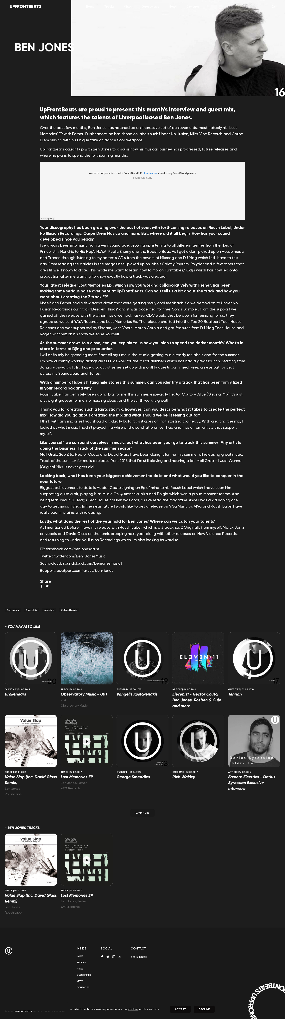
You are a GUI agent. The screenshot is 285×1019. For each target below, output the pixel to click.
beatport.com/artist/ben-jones (85, 571)
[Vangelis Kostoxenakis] (142, 658)
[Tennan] (254, 658)
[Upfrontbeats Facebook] (102, 956)
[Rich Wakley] (198, 741)
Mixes (128, 6)
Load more (142, 813)
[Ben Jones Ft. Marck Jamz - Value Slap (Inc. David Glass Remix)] (31, 741)
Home (90, 6)
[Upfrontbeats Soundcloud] (119, 958)
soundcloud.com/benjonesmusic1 (92, 564)
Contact (193, 6)
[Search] (273, 7)
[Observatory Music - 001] (87, 658)
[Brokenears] (31, 658)
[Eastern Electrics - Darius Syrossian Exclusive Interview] (254, 741)
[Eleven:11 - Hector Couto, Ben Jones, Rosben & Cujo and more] (198, 658)
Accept (180, 1009)
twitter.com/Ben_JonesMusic (79, 556)
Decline (204, 1009)
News (173, 6)
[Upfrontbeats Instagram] (113, 956)
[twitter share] (47, 586)
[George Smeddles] (142, 741)
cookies (133, 1009)
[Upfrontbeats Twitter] (107, 956)
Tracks (109, 6)
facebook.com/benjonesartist (72, 549)
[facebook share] (41, 586)
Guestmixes (150, 6)
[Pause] (87, 741)
